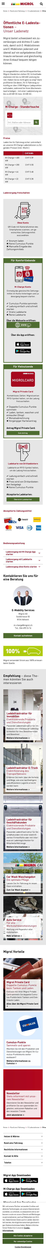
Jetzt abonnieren (15, 1115)
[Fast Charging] (9, 115)
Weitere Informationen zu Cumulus (18, 1062)
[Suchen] (41, 4)
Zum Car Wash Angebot (18, 890)
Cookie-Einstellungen (23, 1247)
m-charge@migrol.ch (23, 625)
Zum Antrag (23, 433)
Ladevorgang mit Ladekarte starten (19, 560)
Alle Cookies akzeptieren (23, 1235)
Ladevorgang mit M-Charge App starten (21, 553)
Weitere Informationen (17, 738)
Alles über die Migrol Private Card (23, 1004)
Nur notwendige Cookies (23, 1241)
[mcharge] (23, 325)
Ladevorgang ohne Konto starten (21, 566)
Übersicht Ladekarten (23, 499)
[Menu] (3, 4)
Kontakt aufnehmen (23, 635)
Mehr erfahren (14, 936)
